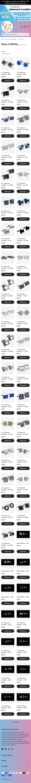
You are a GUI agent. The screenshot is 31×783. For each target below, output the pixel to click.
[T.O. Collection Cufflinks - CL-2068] (7, 340)
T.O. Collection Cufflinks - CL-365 (22, 184)
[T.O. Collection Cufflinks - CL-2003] (23, 506)
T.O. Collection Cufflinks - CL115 (6, 651)
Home (3, 39)
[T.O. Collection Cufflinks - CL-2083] (7, 368)
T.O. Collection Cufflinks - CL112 (6, 679)
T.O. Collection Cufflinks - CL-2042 (7, 322)
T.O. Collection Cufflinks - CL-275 (22, 267)
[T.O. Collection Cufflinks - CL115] (7, 641)
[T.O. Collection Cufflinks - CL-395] (7, 423)
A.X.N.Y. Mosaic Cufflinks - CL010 (22, 706)
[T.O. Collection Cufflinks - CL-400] (23, 340)
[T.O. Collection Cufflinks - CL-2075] (7, 119)
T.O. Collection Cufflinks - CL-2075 (7, 129)
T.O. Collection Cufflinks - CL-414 (22, 295)
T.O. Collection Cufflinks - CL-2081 (22, 433)
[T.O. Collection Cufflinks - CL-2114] (23, 146)
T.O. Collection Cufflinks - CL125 (6, 623)
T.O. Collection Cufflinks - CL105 (22, 679)
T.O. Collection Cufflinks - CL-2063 (22, 405)
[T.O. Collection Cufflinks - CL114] (23, 641)
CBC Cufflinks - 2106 (7, 571)
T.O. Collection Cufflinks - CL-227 (6, 405)
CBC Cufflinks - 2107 (23, 543)
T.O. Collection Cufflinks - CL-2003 (23, 516)
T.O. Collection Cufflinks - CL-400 (22, 350)
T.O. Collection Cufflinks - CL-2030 (23, 378)
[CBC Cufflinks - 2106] (7, 562)
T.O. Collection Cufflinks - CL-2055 (7, 184)
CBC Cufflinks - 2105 (23, 571)
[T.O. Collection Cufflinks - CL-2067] (7, 285)
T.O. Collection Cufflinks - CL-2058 (7, 489)
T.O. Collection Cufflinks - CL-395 (6, 433)
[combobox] (15, 34)
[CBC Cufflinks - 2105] (23, 562)
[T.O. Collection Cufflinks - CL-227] (7, 395)
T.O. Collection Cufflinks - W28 (21, 73)
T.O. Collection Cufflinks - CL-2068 (7, 350)
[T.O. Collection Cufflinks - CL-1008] (23, 119)
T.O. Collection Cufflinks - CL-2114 (22, 156)
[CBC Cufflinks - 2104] (7, 588)
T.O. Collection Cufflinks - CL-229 (22, 322)
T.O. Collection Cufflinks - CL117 (21, 623)
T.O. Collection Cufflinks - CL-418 (6, 156)
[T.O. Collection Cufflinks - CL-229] (23, 312)
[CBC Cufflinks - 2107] (23, 534)
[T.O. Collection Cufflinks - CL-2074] (7, 202)
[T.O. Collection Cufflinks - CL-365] (23, 174)
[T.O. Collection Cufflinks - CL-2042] (7, 312)
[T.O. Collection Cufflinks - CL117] (23, 613)
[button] (25, 26)
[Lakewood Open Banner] (15, 6)
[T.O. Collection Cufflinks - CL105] (23, 669)
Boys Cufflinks (21, 39)
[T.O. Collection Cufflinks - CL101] (7, 697)
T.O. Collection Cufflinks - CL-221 (22, 461)
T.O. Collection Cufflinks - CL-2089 (22, 212)
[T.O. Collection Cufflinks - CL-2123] (7, 534)
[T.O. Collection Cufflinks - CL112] (7, 669)
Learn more (23, 3)
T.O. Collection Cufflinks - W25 (5, 73)
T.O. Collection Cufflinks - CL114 (21, 651)
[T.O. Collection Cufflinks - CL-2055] (7, 174)
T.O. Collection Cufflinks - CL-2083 (7, 378)
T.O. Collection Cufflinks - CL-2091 (22, 239)
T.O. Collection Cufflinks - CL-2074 (7, 212)
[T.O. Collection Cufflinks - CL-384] (23, 479)
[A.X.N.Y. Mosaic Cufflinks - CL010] (23, 696)
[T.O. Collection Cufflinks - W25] (7, 63)
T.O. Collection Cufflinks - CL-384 (22, 489)
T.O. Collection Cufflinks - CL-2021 (7, 461)
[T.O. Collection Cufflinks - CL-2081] (23, 423)
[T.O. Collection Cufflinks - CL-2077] (7, 506)
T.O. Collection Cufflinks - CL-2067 (7, 295)
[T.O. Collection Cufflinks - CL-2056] (7, 91)
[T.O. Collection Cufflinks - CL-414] (23, 285)
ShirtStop (7, 779)
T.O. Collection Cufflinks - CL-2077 (7, 516)
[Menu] (28, 26)
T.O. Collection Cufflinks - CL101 (6, 707)
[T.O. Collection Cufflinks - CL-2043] (7, 257)
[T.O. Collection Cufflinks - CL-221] (23, 451)
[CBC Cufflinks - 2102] (23, 588)
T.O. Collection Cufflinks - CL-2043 (7, 267)
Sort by (3, 51)
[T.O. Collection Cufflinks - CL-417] (7, 229)
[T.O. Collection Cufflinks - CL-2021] (7, 451)
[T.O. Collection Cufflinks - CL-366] (23, 91)
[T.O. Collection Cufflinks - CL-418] (7, 146)
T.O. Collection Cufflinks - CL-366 (22, 101)
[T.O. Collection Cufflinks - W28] (23, 63)
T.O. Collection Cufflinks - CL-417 (6, 239)
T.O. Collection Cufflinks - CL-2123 (6, 544)
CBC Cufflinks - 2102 (23, 597)
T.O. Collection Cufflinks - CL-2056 (7, 101)
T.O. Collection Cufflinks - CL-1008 (22, 128)
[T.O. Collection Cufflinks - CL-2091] (23, 229)
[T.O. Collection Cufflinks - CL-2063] (23, 395)
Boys (6, 39)
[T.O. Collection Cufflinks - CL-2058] (7, 479)
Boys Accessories (12, 39)
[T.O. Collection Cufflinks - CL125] (7, 614)
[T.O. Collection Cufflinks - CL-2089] (23, 202)
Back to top (16, 722)
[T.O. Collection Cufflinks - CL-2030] (23, 368)
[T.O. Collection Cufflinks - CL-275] (23, 257)
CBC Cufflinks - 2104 (7, 597)
